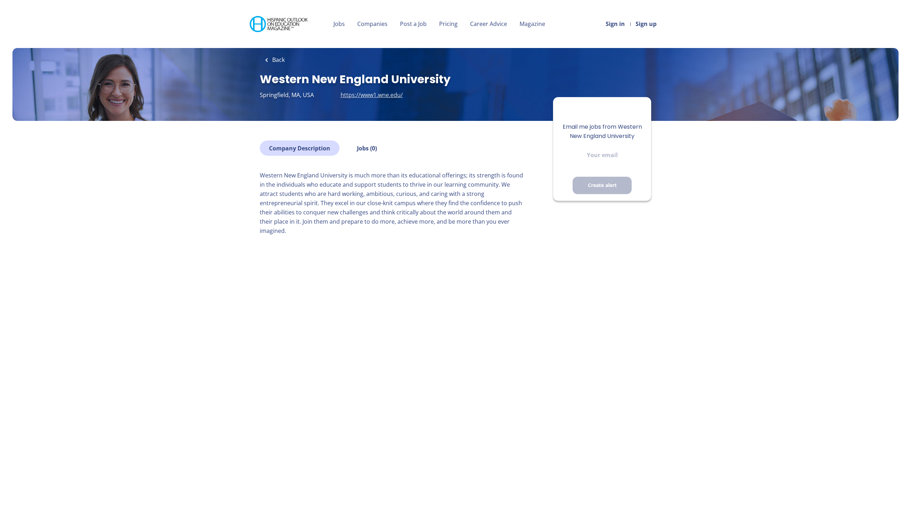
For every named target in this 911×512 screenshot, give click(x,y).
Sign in (615, 23)
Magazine (532, 23)
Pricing (448, 23)
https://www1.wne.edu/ (372, 95)
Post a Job (413, 23)
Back (278, 60)
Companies (372, 23)
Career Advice (488, 23)
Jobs (339, 23)
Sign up (646, 23)
